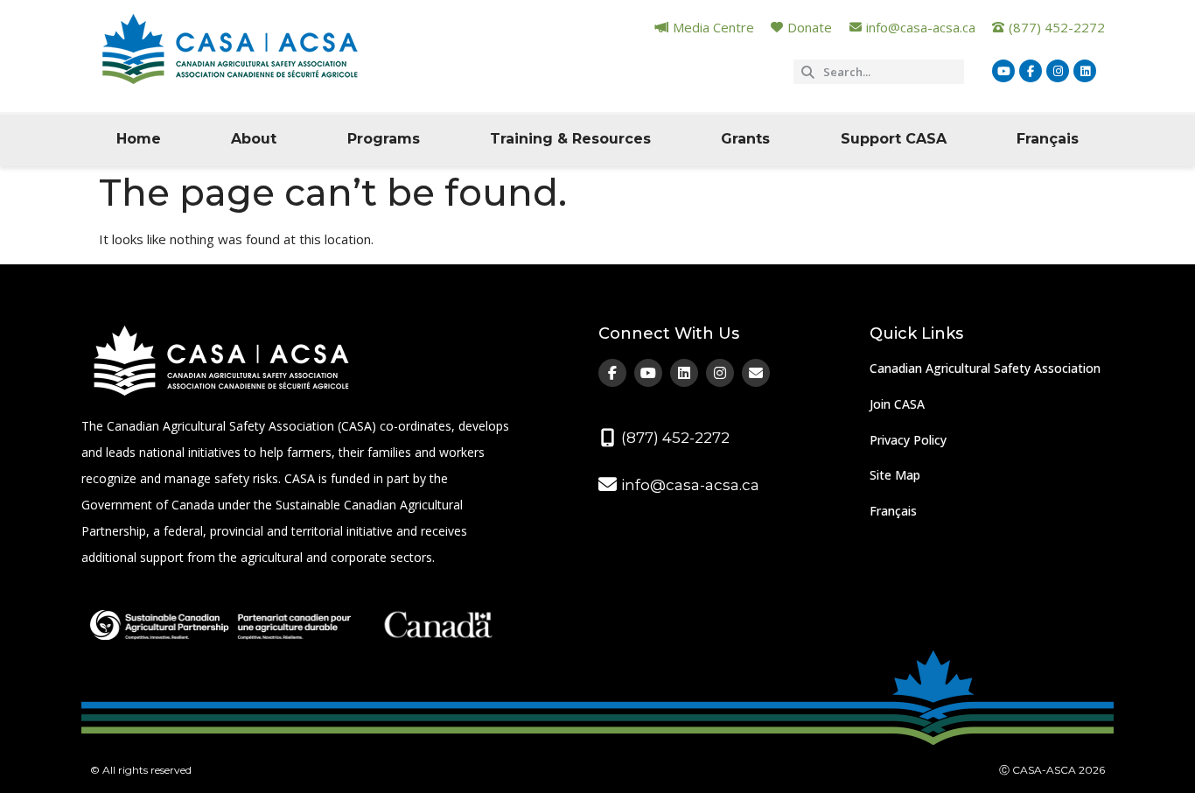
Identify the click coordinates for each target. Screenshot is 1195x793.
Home (138, 138)
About (253, 138)
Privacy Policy (908, 440)
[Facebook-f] (1030, 71)
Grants (745, 138)
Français (1048, 138)
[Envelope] (756, 373)
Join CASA (897, 404)
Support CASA (894, 138)
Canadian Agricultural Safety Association (985, 368)
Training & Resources (570, 138)
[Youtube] (1003, 71)
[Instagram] (1057, 71)
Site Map (895, 475)
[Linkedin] (1084, 71)
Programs (383, 138)
